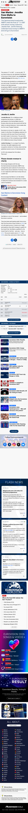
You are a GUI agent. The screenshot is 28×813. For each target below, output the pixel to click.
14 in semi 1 (24, 302)
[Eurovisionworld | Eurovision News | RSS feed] (24, 809)
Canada (5, 749)
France (5, 762)
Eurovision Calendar (13, 332)
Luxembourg (19, 732)
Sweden (22, 521)
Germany (5, 766)
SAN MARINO (5, 10)
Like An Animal (8, 313)
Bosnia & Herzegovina (8, 745)
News (7, 5)
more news (14, 431)
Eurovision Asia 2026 (8, 565)
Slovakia (18, 762)
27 (26, 306)
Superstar (7, 303)
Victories (3, 286)
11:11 (6, 309)
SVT (24, 548)
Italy (4, 778)
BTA (24, 513)
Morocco (18, 741)
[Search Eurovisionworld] (2, 5)
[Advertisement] (14, 56)
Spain (17, 766)
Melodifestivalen (9, 530)
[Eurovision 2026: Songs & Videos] (14, 644)
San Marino (9, 244)
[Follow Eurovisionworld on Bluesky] (23, 444)
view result (14, 626)
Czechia (5, 755)
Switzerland (19, 770)
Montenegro (19, 739)
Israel (4, 776)
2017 (20, 233)
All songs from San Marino (13, 319)
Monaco (18, 737)
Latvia (5, 780)
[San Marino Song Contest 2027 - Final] (24, 326)
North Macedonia (20, 745)
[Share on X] (15, 39)
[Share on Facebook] (12, 39)
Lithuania (18, 730)
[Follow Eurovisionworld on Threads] (18, 444)
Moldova (18, 735)
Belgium (5, 743)
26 (19, 306)
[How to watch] (25, 326)
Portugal (18, 751)
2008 (22, 223)
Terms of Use (11, 809)
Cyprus (5, 753)
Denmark (5, 757)
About (3, 809)
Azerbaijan (6, 739)
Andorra (5, 732)
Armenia (5, 733)
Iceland (5, 772)
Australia (5, 735)
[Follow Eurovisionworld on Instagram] (4, 2)
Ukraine (18, 774)
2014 (2, 233)
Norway (18, 747)
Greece (5, 768)
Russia (18, 755)
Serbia (18, 759)
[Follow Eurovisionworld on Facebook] (2, 2)
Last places (3, 289)
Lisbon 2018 (19, 244)
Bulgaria (5, 747)
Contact (6, 809)
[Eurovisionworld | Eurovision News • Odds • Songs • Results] (14, 1)
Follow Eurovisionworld (14, 437)
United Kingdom (20, 776)
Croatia (5, 751)
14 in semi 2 (24, 309)
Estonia (5, 759)
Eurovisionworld (8, 34)
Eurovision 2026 (14, 636)
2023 (11, 289)
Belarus (5, 741)
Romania (18, 753)
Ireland (5, 774)
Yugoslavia (19, 778)
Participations (4, 285)
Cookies (16, 809)
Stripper (7, 316)
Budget (14, 244)
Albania (5, 730)
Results (11, 5)
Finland (5, 760)
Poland (18, 749)
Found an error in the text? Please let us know (14, 248)
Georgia (5, 764)
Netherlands (19, 743)
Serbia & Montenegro (21, 760)
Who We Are (21, 78)
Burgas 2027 (21, 5)
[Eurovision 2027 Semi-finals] (23, 329)
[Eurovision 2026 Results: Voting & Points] (14, 681)
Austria (5, 737)
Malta (17, 733)
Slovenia (18, 764)
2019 (11, 288)
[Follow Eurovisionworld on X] (6, 2)
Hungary (5, 770)
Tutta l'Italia (7, 306)
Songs (15, 5)
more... (25, 294)
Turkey (18, 772)
